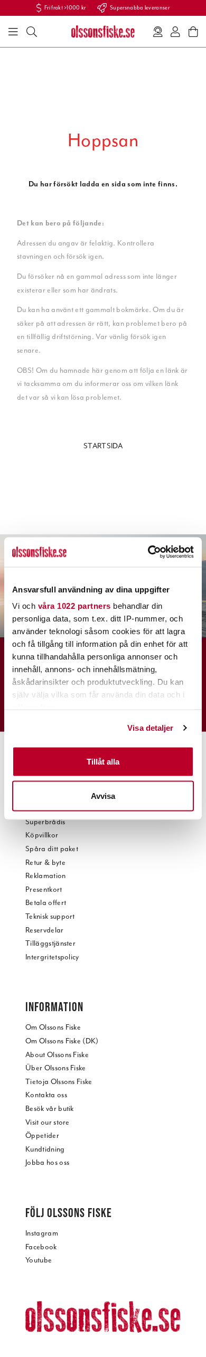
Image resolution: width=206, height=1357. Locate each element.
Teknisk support (50, 916)
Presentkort (43, 889)
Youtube (38, 1260)
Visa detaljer (150, 727)
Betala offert (45, 902)
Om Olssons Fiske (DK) (62, 1040)
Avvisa (103, 795)
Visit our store (47, 1122)
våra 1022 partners (74, 605)
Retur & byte (45, 862)
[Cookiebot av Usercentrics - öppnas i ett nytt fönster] (148, 552)
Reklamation (45, 875)
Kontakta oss (46, 1094)
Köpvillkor (41, 835)
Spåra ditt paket (51, 848)
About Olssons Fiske (57, 1054)
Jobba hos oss (47, 1162)
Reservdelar (44, 930)
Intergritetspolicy (52, 957)
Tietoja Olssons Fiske (58, 1081)
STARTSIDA (103, 445)
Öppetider (42, 1135)
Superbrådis (45, 821)
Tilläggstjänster (50, 943)
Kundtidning (45, 1149)
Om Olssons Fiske (53, 1027)
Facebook (41, 1246)
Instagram (41, 1233)
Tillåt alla (103, 761)
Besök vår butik (49, 1108)
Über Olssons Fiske (55, 1067)
